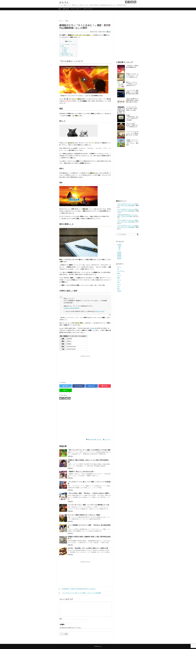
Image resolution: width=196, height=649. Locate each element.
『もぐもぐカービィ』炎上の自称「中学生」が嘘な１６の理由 (132, 108)
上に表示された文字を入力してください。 (71, 627)
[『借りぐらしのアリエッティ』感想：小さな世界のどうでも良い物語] (63, 453)
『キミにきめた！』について (68, 44)
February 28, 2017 (99, 311)
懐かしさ (65, 48)
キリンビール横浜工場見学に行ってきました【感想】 (84, 515)
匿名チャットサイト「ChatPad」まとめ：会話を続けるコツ (132, 84)
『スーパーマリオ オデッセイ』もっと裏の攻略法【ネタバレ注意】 (132, 133)
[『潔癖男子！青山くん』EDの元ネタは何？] (63, 475)
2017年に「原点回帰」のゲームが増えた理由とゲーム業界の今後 (88, 548)
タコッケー (107, 439)
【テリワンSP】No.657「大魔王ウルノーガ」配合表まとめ (132, 125)
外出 (118, 282)
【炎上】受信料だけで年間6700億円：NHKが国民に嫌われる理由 (132, 100)
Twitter (59, 8)
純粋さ (65, 49)
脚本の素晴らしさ (65, 53)
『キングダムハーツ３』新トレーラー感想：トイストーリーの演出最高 (81, 593)
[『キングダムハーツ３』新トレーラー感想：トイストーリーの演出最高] (63, 485)
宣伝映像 (93, 328)
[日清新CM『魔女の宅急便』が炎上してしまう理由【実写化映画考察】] (63, 463)
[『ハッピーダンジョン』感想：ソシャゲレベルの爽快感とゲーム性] (63, 508)
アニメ (119, 275)
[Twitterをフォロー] (126, 2)
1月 (119, 249)
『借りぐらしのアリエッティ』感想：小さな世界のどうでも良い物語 (89, 450)
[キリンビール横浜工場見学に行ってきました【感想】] (63, 518)
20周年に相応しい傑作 (66, 55)
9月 (119, 247)
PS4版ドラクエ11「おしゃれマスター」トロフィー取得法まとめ (132, 75)
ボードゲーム (121, 271)
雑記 (118, 288)
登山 (118, 286)
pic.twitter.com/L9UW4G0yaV (71, 308)
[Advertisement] (87, 16)
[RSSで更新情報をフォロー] (135, 2)
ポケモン (99, 439)
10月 (119, 246)
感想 (62, 46)
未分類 (119, 291)
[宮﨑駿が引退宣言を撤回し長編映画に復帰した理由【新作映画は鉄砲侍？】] (63, 540)
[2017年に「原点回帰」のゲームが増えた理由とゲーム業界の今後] (63, 551)
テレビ (119, 284)
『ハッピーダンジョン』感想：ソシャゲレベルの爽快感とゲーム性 (88, 505)
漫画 (118, 273)
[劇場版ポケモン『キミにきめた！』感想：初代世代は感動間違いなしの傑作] (91, 386)
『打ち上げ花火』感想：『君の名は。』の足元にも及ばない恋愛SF (88, 493)
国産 (89, 439)
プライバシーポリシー (76, 8)
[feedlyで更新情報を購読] (132, 2)
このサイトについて (87, 8)
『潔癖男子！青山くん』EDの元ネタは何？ (81, 471)
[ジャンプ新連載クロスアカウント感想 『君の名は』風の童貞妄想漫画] (63, 528)
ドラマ (119, 280)
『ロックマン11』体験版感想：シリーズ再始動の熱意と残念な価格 (132, 92)
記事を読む (70, 456)
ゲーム (119, 267)
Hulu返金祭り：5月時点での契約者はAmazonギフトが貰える (78, 588)
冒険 (64, 51)
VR (118, 269)
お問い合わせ (66, 8)
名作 (92, 439)
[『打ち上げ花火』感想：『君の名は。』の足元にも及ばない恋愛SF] (63, 496)
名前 (60, 618)
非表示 (69, 41)
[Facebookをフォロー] (129, 2)
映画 (109, 31)
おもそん (64, 2)
